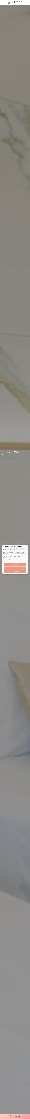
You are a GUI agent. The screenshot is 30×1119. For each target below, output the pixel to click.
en (27, 3)
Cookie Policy (15, 561)
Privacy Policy (7, 561)
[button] (26, 546)
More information (15, 571)
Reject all (15, 568)
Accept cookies (15, 564)
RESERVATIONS (16, 1116)
